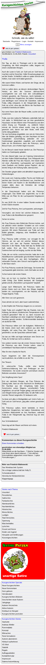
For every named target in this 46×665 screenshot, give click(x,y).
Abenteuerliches (8, 504)
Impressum (39, 41)
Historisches (7, 509)
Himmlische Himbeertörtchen (13, 476)
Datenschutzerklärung (10, 662)
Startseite (6, 41)
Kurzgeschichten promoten (12, 614)
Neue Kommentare (9, 588)
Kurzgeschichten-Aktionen (12, 597)
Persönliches (7, 495)
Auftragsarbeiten (8, 653)
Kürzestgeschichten (9, 538)
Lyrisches (5, 526)
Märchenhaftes (8, 523)
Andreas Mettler (8, 625)
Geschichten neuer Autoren (12, 600)
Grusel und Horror (9, 529)
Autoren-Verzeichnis (10, 605)
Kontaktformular (8, 656)
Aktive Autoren (7, 608)
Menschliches (7, 512)
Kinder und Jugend (9, 532)
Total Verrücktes (8, 518)
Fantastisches (7, 501)
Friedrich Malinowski (23, 52)
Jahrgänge (6, 602)
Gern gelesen (7, 591)
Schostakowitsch (8, 473)
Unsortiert (32, 54)
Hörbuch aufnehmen (10, 642)
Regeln (4, 650)
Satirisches (6, 498)
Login (24, 41)
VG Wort (5, 645)
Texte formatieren (8, 636)
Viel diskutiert (7, 594)
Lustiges (5, 515)
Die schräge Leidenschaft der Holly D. (16, 470)
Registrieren (16, 41)
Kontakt (30, 41)
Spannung (6, 521)
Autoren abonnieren (9, 639)
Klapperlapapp (7, 479)
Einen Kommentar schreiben (13, 443)
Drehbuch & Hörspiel (10, 611)
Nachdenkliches (8, 506)
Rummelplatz (7, 628)
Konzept (5, 630)
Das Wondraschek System (12, 467)
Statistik (5, 647)
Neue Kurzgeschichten (11, 585)
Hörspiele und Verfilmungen (12, 535)
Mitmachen (6, 633)
